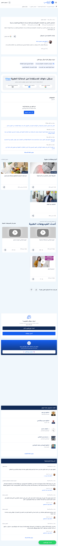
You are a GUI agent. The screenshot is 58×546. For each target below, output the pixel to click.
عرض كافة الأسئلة (29, 152)
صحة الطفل (4, 466)
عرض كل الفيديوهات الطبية (9, 223)
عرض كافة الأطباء (29, 453)
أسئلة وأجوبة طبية (42, 6)
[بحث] (9, 2)
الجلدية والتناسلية (45, 414)
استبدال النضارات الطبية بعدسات (44, 63)
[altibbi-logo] (49, 3)
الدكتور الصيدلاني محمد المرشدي (41, 445)
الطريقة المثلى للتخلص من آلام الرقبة (46, 176)
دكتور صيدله (46, 447)
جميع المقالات (4, 159)
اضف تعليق (28, 112)
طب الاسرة (46, 422)
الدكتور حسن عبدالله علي (43, 420)
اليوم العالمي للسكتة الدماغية (46, 240)
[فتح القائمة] (55, 2)
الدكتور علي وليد (45, 412)
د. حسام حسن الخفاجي (43, 437)
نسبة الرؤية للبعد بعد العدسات (46, 67)
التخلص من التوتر (51, 204)
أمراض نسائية (5, 495)
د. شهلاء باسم (45, 429)
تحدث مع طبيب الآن (29, 328)
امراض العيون (33, 6)
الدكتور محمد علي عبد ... (47, 475)
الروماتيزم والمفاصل (45, 430)
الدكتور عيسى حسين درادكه (42, 41)
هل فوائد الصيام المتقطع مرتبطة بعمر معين (15, 176)
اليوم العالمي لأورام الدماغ (19, 240)
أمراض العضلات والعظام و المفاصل (9, 480)
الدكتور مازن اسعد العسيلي (47, 490)
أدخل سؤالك (29, 333)
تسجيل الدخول (4, 2)
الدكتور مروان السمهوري (47, 504)
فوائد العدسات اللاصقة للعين (29, 67)
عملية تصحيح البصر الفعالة (26, 63)
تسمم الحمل (51, 269)
